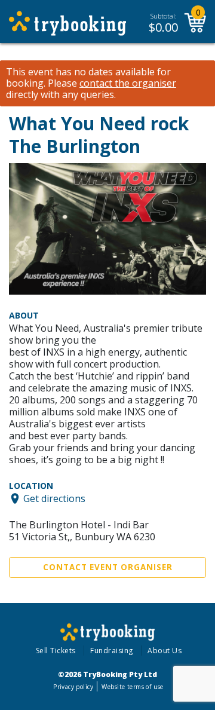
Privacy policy (73, 687)
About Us (165, 650)
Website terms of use (132, 687)
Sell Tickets (56, 650)
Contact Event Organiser (108, 567)
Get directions (54, 498)
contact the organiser (127, 83)
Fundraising (111, 650)
